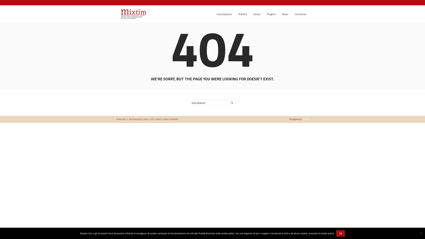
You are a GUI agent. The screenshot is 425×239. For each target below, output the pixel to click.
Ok (340, 233)
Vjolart (305, 119)
